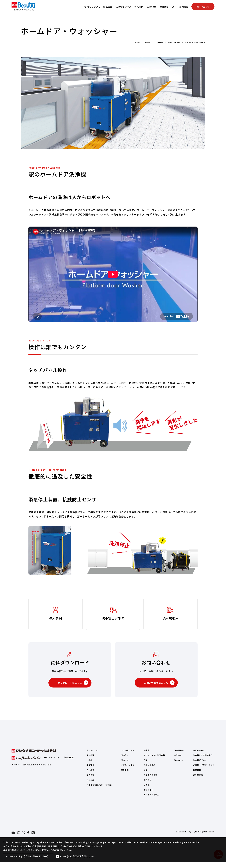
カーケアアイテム (151, 794)
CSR (174, 6)
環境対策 (125, 760)
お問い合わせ (203, 6)
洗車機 (147, 750)
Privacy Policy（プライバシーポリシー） (28, 856)
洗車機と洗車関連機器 (202, 755)
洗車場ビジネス (123, 6)
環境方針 (125, 755)
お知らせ (178, 755)
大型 (146, 770)
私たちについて (92, 6)
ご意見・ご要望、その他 (203, 765)
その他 (147, 784)
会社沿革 (90, 780)
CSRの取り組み (128, 750)
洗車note (152, 6)
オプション (148, 789)
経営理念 (90, 765)
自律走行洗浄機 (150, 775)
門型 (146, 760)
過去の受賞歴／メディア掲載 (99, 784)
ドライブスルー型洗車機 (154, 755)
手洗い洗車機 (149, 765)
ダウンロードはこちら (70, 682)
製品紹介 (107, 6)
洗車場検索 (179, 750)
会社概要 (164, 6)
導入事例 (138, 6)
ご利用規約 (198, 775)
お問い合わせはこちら (156, 682)
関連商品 (147, 780)
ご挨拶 (89, 760)
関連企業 (90, 775)
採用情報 (183, 6)
